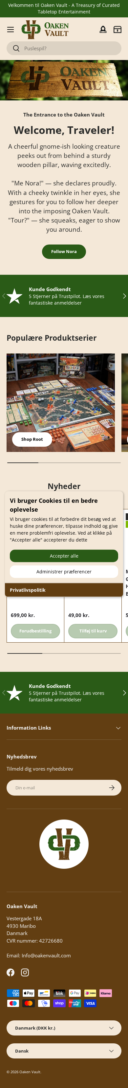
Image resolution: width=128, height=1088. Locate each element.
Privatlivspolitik (28, 590)
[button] (117, 29)
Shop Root (32, 439)
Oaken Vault (29, 1071)
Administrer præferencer (64, 571)
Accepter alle (64, 555)
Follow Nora (64, 251)
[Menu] (10, 29)
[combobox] (64, 48)
